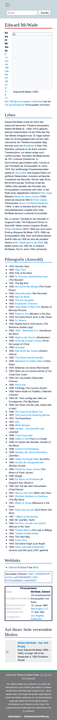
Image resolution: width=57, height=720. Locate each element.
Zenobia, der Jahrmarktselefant (31, 452)
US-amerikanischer (15, 104)
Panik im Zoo (22, 313)
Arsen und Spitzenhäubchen (33, 203)
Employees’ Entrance (26, 303)
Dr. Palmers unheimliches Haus (31, 276)
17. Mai (7, 99)
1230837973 (41, 573)
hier (27, 684)
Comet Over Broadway (27, 448)
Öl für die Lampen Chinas (28, 340)
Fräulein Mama (22, 530)
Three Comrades (24, 435)
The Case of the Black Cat (28, 411)
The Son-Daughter (24, 300)
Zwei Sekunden (23, 293)
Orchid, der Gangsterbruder (29, 462)
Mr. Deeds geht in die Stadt (29, 242)
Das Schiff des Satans (26, 350)
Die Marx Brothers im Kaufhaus (31, 496)
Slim (17, 421)
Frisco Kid (20, 384)
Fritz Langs (46, 192)
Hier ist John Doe (24, 492)
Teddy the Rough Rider (27, 459)
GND (30, 573)
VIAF (35, 577)
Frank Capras (40, 199)
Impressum (14, 716)
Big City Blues (22, 296)
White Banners (22, 425)
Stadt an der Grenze (25, 337)
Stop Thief (20, 269)
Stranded (19, 347)
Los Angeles (23, 101)
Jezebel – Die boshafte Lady (29, 428)
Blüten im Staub (23, 502)
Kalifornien (36, 101)
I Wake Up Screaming (26, 516)
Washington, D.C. (6, 83)
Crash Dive (21, 540)
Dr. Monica (20, 320)
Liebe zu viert (22, 438)
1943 (11, 101)
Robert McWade (13, 229)
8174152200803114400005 (19, 580)
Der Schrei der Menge (26, 286)
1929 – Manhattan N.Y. (26, 330)
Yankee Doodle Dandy (26, 533)
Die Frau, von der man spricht (30, 523)
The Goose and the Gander (29, 357)
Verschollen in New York (27, 306)
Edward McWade (17, 567)
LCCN (9, 577)
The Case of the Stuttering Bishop (32, 415)
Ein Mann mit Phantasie (27, 479)
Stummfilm (21, 172)
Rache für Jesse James (26, 196)
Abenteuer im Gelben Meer (29, 361)
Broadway (29, 145)
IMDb (35, 567)
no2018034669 (20, 577)
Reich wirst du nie (24, 509)
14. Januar (7, 61)
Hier (39, 684)
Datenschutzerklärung (36, 716)
